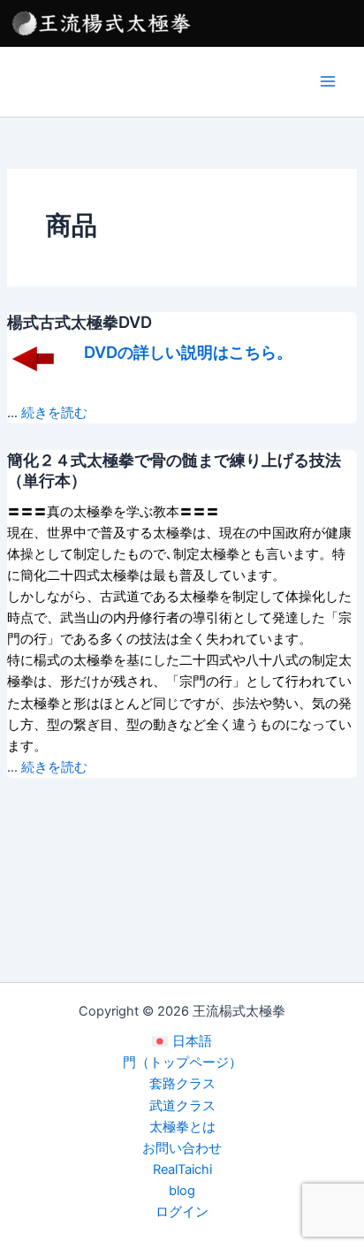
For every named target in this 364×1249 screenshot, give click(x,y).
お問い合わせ (182, 1148)
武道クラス (182, 1106)
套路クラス (182, 1084)
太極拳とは (182, 1127)
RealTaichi (182, 1169)
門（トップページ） (182, 1062)
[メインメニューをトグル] (327, 81)
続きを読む (54, 413)
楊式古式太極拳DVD (79, 321)
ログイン (182, 1212)
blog (182, 1191)
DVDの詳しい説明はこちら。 (188, 352)
